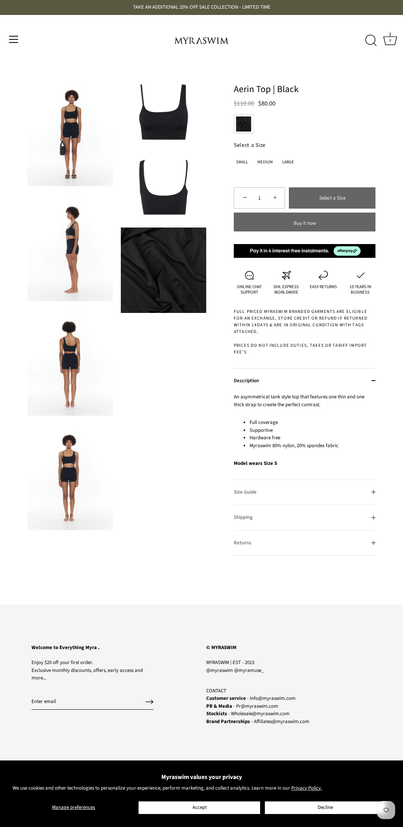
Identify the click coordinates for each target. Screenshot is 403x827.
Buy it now (305, 223)
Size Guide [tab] (245, 492)
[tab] (304, 436)
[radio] (243, 124)
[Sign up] (149, 702)
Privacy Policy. (306, 788)
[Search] (370, 40)
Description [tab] (246, 380)
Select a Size (250, 145)
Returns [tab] (242, 542)
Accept (199, 807)
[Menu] (13, 39)
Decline (325, 807)
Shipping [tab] (243, 517)
